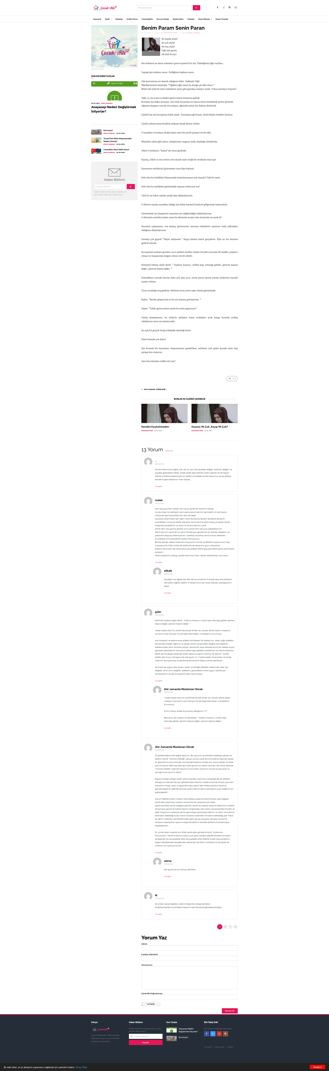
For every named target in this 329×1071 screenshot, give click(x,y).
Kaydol (145, 1042)
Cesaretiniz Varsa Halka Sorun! (116, 150)
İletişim (230, 1047)
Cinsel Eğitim (147, 19)
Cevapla (158, 486)
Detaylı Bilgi (81, 1067)
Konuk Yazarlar (222, 19)
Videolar (190, 19)
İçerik (107, 19)
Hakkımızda (219, 1047)
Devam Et (229, 1011)
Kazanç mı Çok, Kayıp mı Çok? (209, 426)
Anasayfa (97, 19)
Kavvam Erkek (163, 19)
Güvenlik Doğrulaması (151, 993)
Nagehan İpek (170, 33)
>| (235, 927)
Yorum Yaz (169, 451)
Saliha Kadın (178, 19)
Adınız (144, 944)
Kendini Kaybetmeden (155, 426)
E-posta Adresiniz (149, 954)
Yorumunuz (146, 965)
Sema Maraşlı (204, 19)
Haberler (119, 19)
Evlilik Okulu (132, 19)
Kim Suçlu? (108, 130)
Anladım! (317, 1067)
